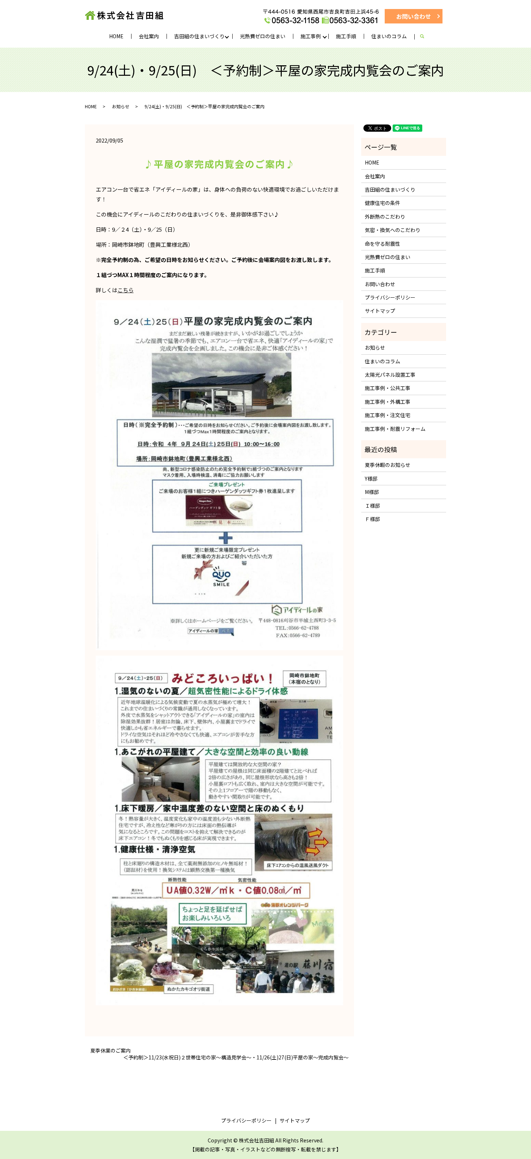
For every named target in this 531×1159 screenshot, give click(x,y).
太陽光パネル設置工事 (390, 374)
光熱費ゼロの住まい (262, 36)
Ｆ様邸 (372, 518)
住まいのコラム (389, 36)
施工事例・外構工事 (387, 401)
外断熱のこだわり (385, 216)
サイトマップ (380, 310)
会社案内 (149, 36)
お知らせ (120, 106)
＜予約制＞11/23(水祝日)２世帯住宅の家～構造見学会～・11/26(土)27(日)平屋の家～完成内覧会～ (236, 1057)
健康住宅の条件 (382, 202)
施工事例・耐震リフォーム (395, 428)
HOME (116, 36)
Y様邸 (371, 478)
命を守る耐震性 (382, 243)
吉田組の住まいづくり (199, 36)
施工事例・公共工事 (387, 388)
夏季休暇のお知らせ (387, 464)
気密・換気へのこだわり (392, 229)
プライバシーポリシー (390, 297)
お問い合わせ (413, 16)
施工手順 (346, 36)
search (425, 36)
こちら (125, 290)
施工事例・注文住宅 (387, 415)
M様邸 (372, 491)
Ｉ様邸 (372, 505)
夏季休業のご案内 (110, 1050)
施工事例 (311, 36)
